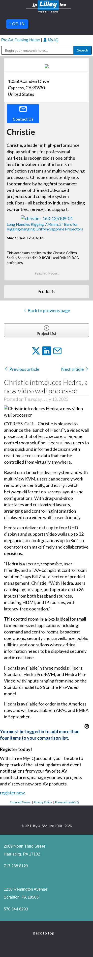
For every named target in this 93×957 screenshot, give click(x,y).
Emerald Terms (20, 802)
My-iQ (52, 40)
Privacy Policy (43, 802)
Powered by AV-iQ (67, 802)
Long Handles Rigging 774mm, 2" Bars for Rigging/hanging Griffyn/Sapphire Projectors (45, 226)
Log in (17, 24)
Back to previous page (48, 310)
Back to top (44, 933)
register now (12, 792)
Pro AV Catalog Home (21, 40)
